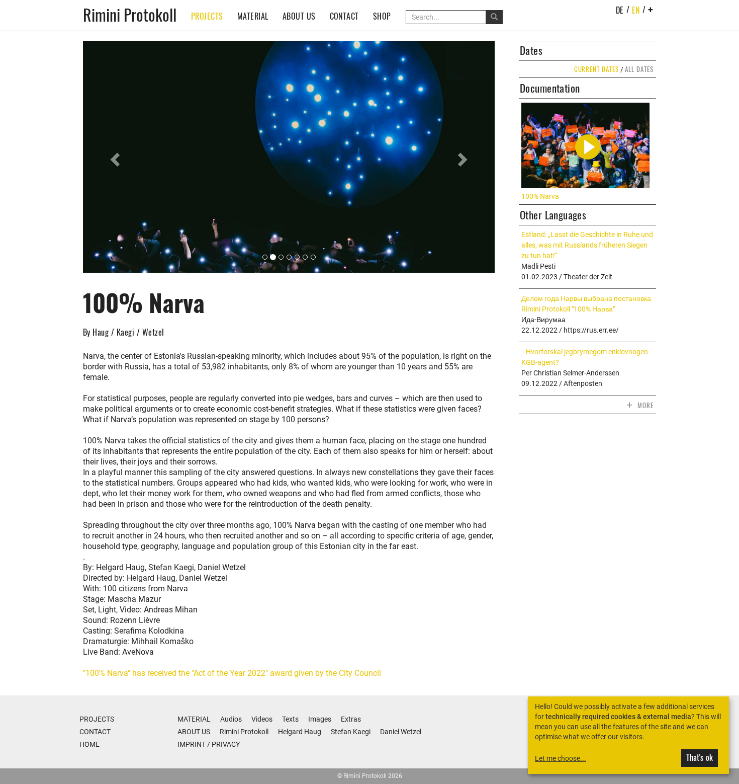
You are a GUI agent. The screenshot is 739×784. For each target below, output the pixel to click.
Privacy (226, 744)
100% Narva (540, 196)
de (620, 10)
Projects (207, 16)
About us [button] (299, 16)
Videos (261, 719)
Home (89, 744)
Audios (231, 719)
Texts (290, 719)
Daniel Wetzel (400, 732)
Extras (351, 719)
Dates (531, 50)
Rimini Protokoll (129, 14)
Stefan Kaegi (351, 732)
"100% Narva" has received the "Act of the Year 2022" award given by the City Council (232, 673)
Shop (382, 16)
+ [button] (651, 9)
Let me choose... (560, 758)
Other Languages (553, 215)
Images (319, 719)
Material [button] (252, 16)
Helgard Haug (299, 732)
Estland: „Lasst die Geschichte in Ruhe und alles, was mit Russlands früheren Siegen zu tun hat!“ (587, 245)
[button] (114, 157)
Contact (344, 16)
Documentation (550, 88)
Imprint (191, 744)
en (636, 10)
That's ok (699, 757)
